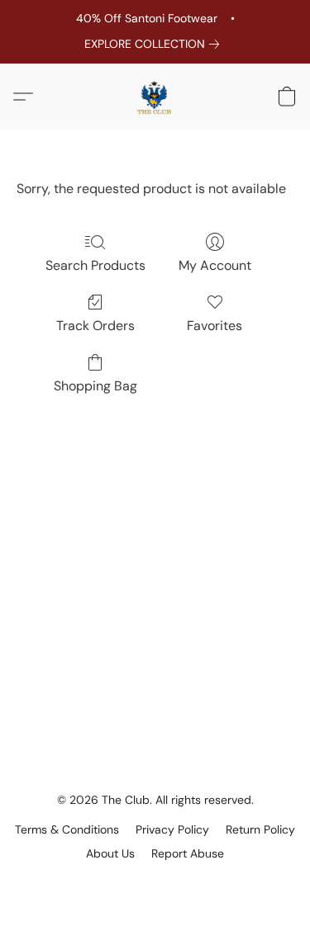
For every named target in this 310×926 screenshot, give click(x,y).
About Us (110, 853)
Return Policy (260, 829)
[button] (155, 97)
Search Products (95, 265)
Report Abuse (187, 853)
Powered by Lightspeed (155, 881)
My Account (215, 265)
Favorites (214, 325)
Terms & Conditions (67, 829)
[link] (155, 44)
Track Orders (95, 325)
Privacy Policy (172, 829)
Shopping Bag (95, 385)
